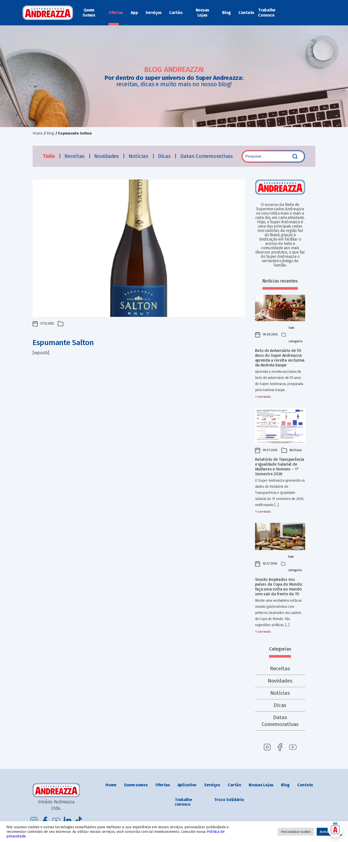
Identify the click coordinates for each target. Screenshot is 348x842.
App (134, 12)
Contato (246, 12)
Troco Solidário (229, 799)
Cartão (175, 12)
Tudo (49, 156)
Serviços (153, 12)
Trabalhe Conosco (266, 13)
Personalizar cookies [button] (296, 832)
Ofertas (116, 12)
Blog (226, 12)
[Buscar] (295, 156)
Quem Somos (89, 13)
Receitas (75, 156)
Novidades (107, 156)
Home (38, 133)
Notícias (139, 156)
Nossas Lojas (202, 13)
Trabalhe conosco (183, 802)
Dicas (165, 156)
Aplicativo (187, 784)
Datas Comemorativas (206, 156)
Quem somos (136, 784)
